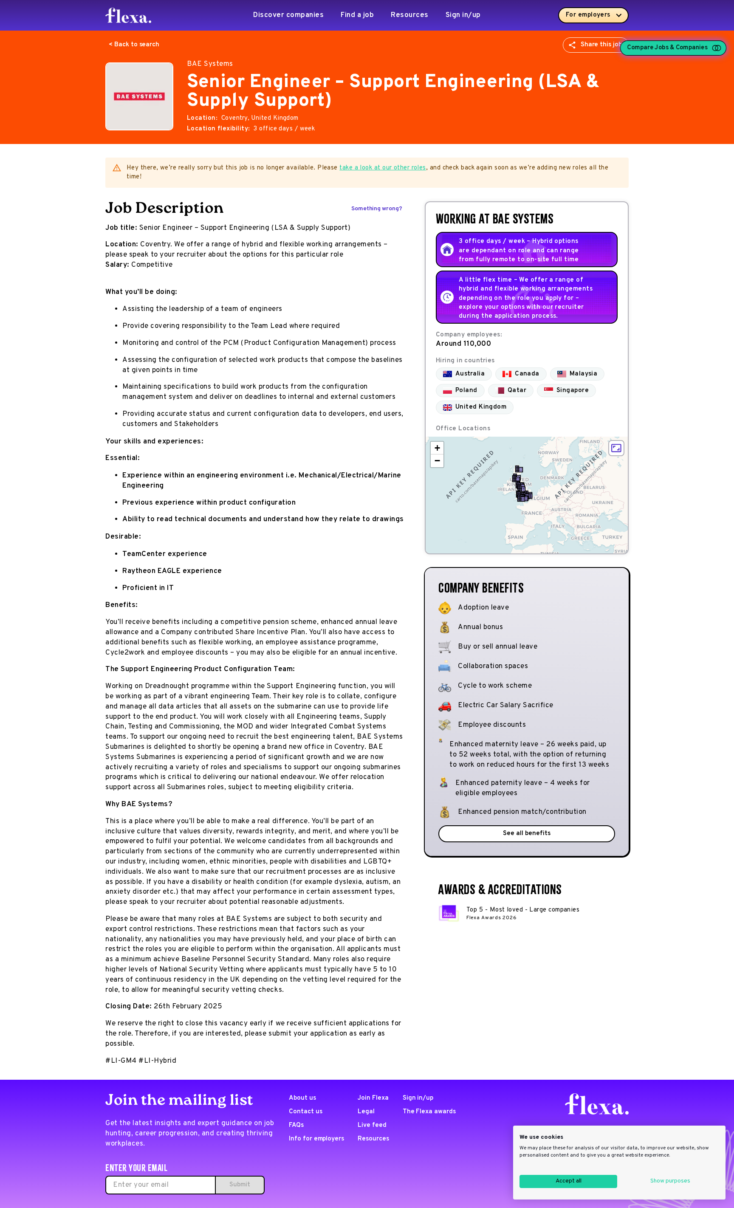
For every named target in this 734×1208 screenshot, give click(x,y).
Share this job (601, 45)
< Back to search (134, 45)
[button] (519, 469)
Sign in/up (463, 15)
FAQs (296, 1125)
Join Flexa (373, 1098)
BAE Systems (210, 64)
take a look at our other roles (382, 168)
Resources (410, 15)
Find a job (357, 15)
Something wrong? (376, 208)
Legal (366, 1112)
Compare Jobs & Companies (667, 48)
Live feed (372, 1125)
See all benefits (526, 834)
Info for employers (316, 1139)
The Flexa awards (429, 1112)
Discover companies (288, 15)
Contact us (305, 1112)
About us (302, 1098)
